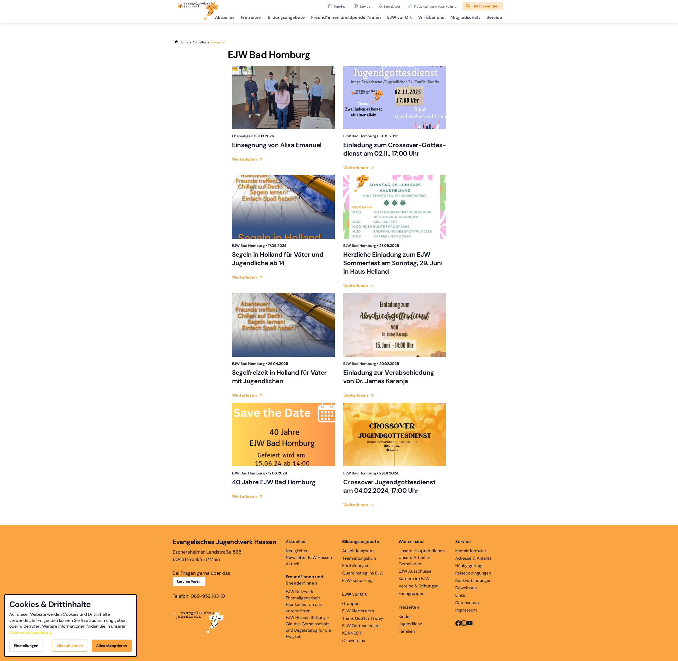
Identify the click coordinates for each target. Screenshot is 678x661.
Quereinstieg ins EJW (362, 573)
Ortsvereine (353, 640)
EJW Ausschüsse (415, 571)
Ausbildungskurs (358, 551)
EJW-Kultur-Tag (357, 580)
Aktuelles (224, 17)
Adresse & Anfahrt (473, 558)
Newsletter (392, 6)
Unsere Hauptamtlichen (422, 551)
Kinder (405, 616)
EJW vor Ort (399, 17)
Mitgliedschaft (465, 17)
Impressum (466, 610)
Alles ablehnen (69, 645)
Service (364, 6)
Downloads (466, 588)
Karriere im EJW (414, 578)
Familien (407, 631)
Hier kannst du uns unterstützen (304, 608)
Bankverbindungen (473, 580)
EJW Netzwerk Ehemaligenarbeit (303, 595)
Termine (340, 6)
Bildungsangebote (286, 17)
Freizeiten (251, 17)
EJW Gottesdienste (361, 625)
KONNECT (352, 633)
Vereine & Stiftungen (419, 586)
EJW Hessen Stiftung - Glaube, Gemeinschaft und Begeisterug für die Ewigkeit (308, 627)
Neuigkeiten (297, 551)
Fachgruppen (411, 593)
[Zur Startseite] (198, 11)
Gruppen (350, 603)
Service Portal (189, 581)
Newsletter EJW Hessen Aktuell (309, 561)
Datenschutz (467, 602)
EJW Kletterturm (358, 611)
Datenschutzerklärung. (31, 632)
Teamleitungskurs (359, 558)
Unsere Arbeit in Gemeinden (414, 561)
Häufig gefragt (469, 565)
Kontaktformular (470, 551)
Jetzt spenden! (486, 6)
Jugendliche (410, 624)
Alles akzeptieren (111, 645)
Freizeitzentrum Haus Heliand (435, 6)
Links (460, 595)
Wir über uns (431, 17)
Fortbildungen (355, 565)
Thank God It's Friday (362, 618)
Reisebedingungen (473, 573)
